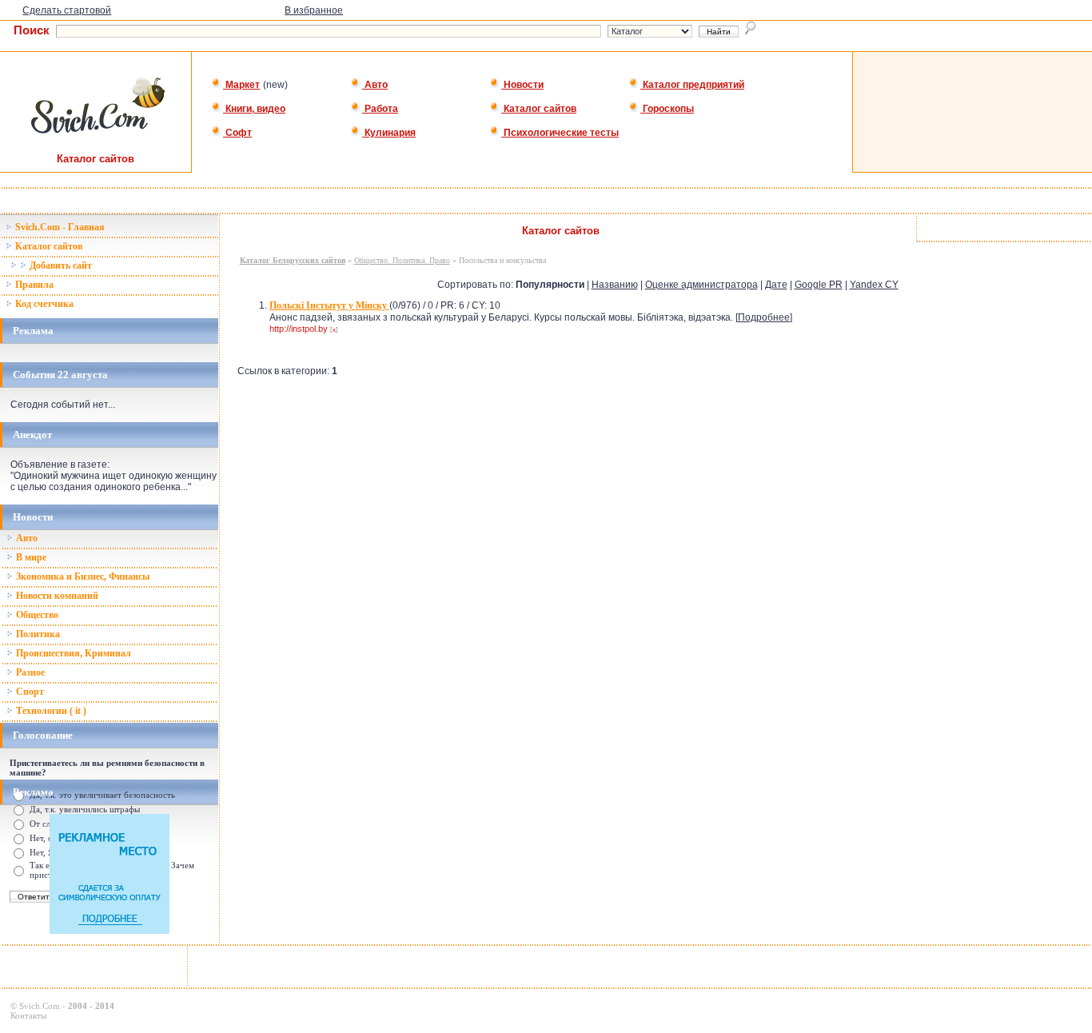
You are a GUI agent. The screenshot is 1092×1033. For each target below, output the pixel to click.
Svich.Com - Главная (59, 227)
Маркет (241, 84)
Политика (37, 634)
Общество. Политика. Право (402, 260)
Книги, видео (254, 108)
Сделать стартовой (66, 10)
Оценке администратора (701, 284)
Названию (615, 284)
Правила (33, 284)
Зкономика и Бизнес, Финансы (81, 576)
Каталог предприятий (692, 84)
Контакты (28, 1015)
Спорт (29, 691)
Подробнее (764, 317)
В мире (30, 557)
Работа (380, 108)
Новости (522, 84)
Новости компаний (56, 595)
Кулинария (389, 132)
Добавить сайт (59, 265)
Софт (237, 132)
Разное (29, 672)
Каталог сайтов (538, 108)
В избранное (314, 10)
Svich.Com (39, 1006)
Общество (36, 614)
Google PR (819, 284)
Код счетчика (43, 303)
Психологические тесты (560, 132)
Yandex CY (874, 284)
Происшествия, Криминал (72, 653)
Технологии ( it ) (50, 710)
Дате (776, 284)
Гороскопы (667, 108)
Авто (375, 84)
